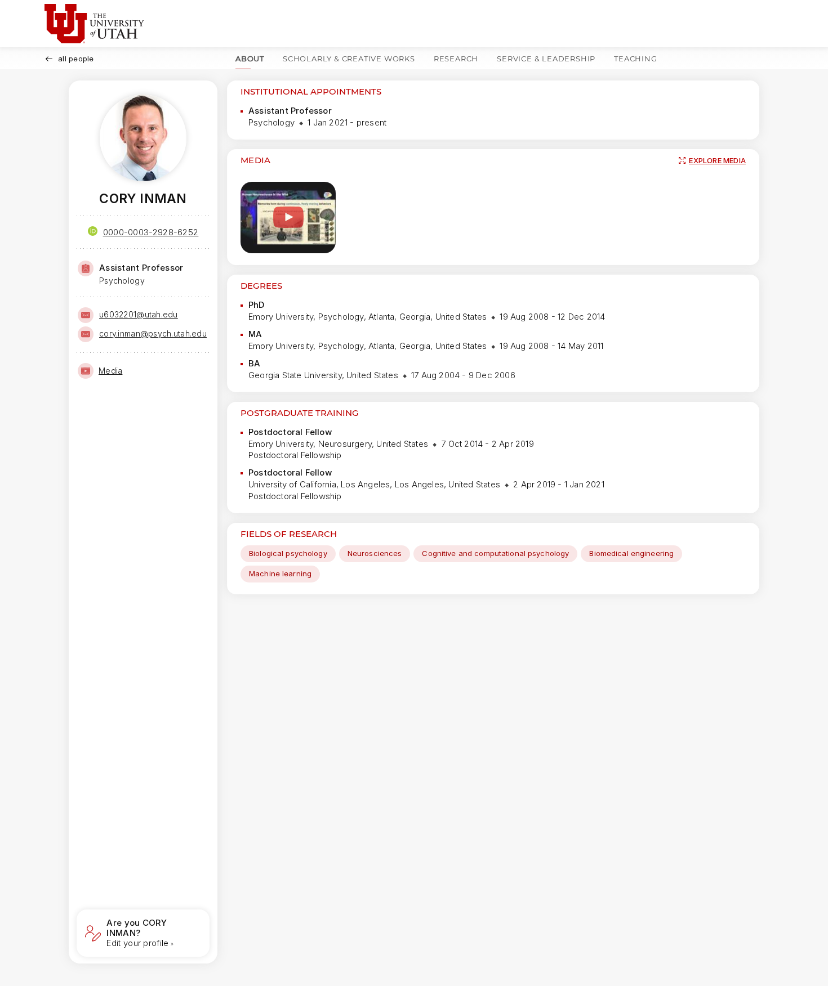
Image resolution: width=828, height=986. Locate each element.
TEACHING (635, 58)
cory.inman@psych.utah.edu (153, 333)
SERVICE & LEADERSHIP (546, 58)
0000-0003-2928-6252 (151, 232)
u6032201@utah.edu (138, 314)
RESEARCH (456, 58)
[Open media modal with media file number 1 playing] (288, 217)
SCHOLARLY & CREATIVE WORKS (349, 58)
